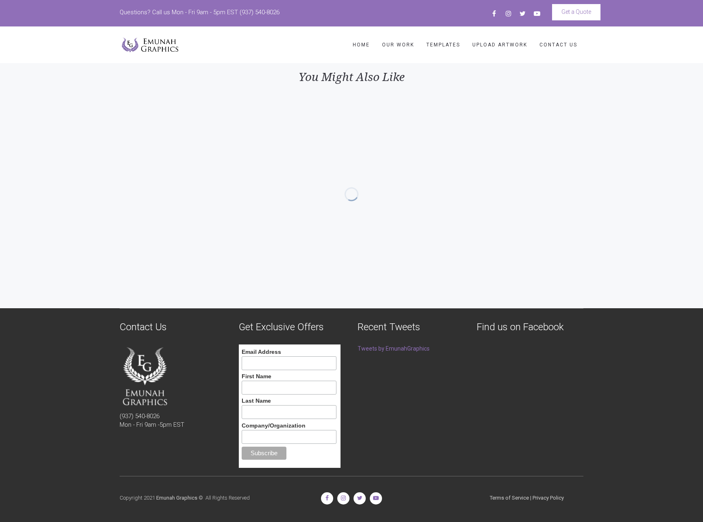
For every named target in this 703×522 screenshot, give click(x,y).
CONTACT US (558, 45)
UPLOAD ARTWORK (499, 45)
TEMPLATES (443, 45)
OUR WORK (398, 45)
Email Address (261, 352)
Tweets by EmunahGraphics (394, 348)
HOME (361, 45)
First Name (256, 376)
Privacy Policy (548, 498)
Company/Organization (274, 425)
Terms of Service (509, 498)
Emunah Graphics (176, 498)
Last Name (256, 400)
